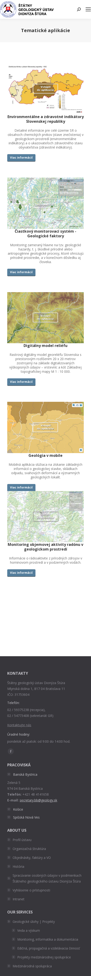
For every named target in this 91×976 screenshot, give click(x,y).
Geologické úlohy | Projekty (34, 921)
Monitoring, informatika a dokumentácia (47, 939)
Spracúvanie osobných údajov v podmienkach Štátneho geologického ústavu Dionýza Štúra (47, 878)
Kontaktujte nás (19, 725)
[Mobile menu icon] (88, 9)
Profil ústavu (22, 840)
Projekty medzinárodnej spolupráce (44, 957)
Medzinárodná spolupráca (32, 966)
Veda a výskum (28, 930)
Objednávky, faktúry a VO (32, 857)
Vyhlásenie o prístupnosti (31, 890)
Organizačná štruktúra (29, 848)
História (18, 866)
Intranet (18, 899)
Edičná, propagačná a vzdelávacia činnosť (48, 948)
